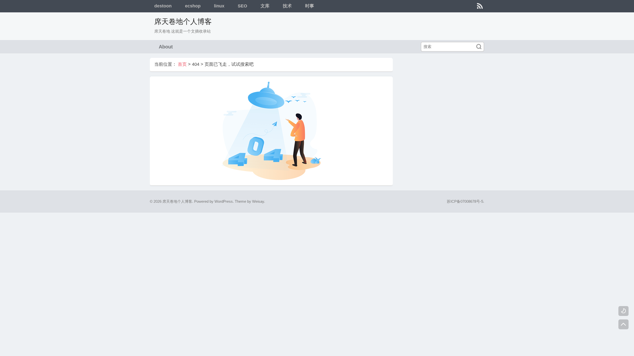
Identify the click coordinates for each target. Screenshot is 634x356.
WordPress (223, 201)
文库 (265, 5)
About (166, 46)
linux (219, 5)
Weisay (258, 201)
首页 (182, 64)
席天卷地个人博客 (183, 21)
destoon (163, 5)
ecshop (193, 5)
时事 (309, 5)
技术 (287, 5)
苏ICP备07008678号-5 (465, 201)
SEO (242, 5)
